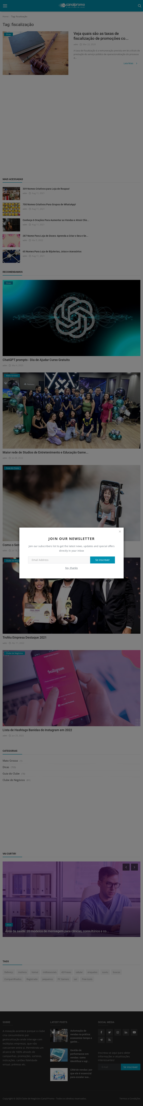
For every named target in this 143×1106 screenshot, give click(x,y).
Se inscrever (102, 560)
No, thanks (71, 568)
